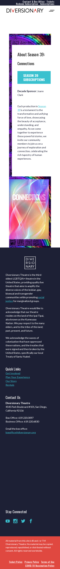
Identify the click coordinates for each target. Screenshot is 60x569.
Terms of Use (47, 562)
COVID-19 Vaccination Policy (39, 565)
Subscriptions (47, 4)
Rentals (10, 384)
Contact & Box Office (34, 1)
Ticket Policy (15, 562)
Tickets (50, 1)
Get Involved (13, 373)
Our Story (11, 381)
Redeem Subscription (27, 4)
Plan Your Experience (18, 377)
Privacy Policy (32, 562)
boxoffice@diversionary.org (21, 432)
